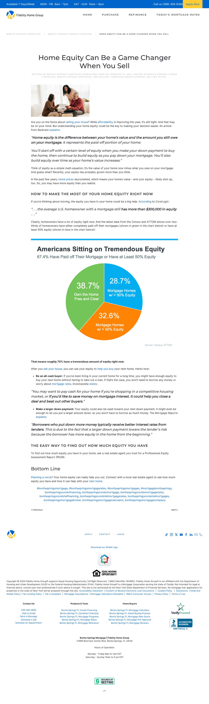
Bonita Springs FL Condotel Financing (79, 613)
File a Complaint (53, 594)
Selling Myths (156, 77)
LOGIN (120, 534)
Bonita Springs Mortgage (74, 77)
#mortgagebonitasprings (156, 488)
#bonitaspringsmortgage (52, 488)
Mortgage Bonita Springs (128, 77)
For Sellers (101, 77)
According (145, 201)
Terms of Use (179, 594)
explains (54, 129)
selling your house (77, 122)
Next (173, 510)
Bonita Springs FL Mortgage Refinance (79, 623)
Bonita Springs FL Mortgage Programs (79, 616)
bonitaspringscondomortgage (100, 492)
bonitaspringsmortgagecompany (145, 500)
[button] (104, 691)
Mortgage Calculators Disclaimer (107, 594)
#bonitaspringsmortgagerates (87, 488)
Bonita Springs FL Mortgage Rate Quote (130, 616)
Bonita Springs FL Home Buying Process (129, 613)
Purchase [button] (110, 14)
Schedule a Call (28, 619)
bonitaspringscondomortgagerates (142, 492)
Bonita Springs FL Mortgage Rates (79, 619)
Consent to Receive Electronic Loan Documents (130, 590)
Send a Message (28, 616)
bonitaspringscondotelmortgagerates (103, 496)
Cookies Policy (165, 590)
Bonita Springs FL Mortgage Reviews (130, 623)
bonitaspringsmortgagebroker (62, 500)
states (93, 383)
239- (28, 610)
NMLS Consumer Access (138, 594)
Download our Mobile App (104, 547)
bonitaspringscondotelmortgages (148, 496)
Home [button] (87, 14)
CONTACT (104, 534)
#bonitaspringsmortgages (123, 488)
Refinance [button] (138, 14)
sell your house (52, 368)
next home (95, 481)
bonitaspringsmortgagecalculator (102, 500)
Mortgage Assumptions (76, 594)
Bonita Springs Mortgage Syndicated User (75, 74)
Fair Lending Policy (32, 594)
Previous (38, 510)
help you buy (105, 368)
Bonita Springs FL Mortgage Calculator (129, 610)
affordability (105, 122)
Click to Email (28, 613)
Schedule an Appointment (28, 622)
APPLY (88, 534)
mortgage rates (61, 383)
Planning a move (41, 477)
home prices (66, 179)
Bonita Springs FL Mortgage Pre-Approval (130, 619)
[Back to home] (25, 14)
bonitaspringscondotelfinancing (59, 496)
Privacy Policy (161, 594)
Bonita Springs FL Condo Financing (79, 610)
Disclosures (182, 590)
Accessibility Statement (91, 590)
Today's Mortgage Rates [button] (178, 14)
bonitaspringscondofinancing (63, 492)
